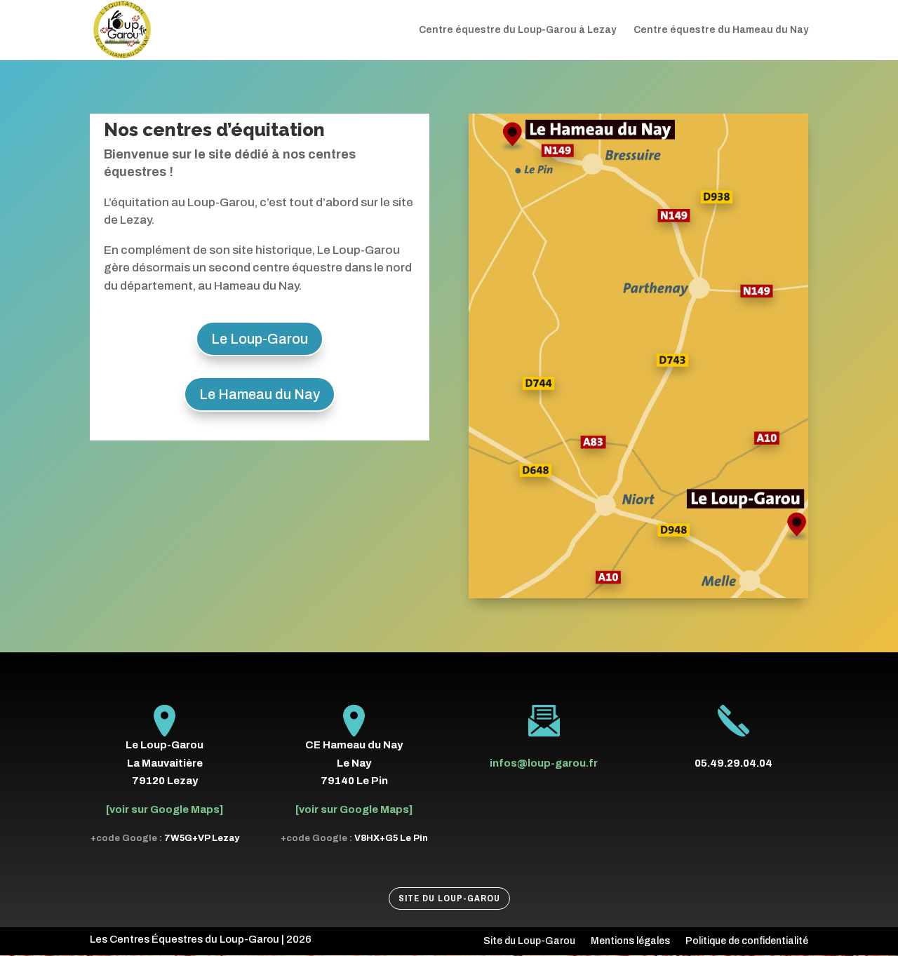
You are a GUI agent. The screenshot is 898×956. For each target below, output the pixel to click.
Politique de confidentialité (746, 941)
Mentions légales (630, 941)
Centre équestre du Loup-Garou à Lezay (517, 30)
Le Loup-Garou (259, 338)
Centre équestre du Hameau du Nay (721, 30)
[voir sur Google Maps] (164, 809)
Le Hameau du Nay (259, 394)
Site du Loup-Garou (449, 898)
